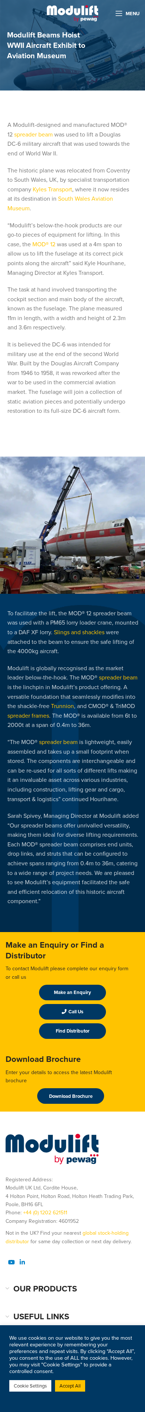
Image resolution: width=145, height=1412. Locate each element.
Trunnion (62, 706)
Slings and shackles (79, 632)
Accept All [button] (70, 1385)
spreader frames (28, 715)
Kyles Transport (52, 189)
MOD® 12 (43, 244)
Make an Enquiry (72, 992)
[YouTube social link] (11, 1262)
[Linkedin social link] (22, 1262)
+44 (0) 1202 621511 (45, 1212)
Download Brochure (71, 1096)
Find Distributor (73, 1030)
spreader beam (33, 134)
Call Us (75, 1011)
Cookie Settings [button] (30, 1385)
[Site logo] (72, 12)
